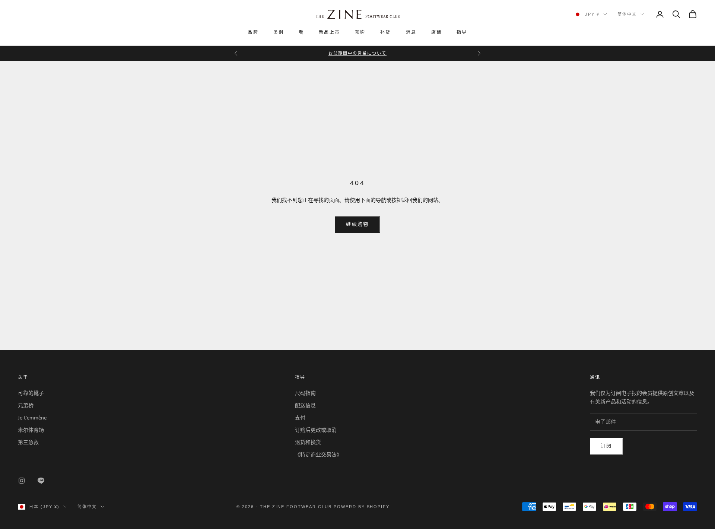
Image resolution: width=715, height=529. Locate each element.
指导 (462, 32)
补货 (385, 32)
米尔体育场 (31, 430)
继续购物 (357, 224)
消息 (411, 32)
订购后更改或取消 (316, 430)
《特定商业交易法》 (318, 454)
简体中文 (627, 14)
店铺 (436, 32)
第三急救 (28, 442)
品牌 (253, 32)
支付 (300, 417)
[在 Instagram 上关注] (21, 480)
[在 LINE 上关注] (41, 480)
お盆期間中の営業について (357, 53)
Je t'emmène (32, 417)
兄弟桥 (26, 405)
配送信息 (305, 405)
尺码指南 (305, 393)
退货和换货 (308, 442)
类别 (278, 32)
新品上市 (329, 32)
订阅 (606, 446)
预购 (360, 32)
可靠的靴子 (31, 393)
